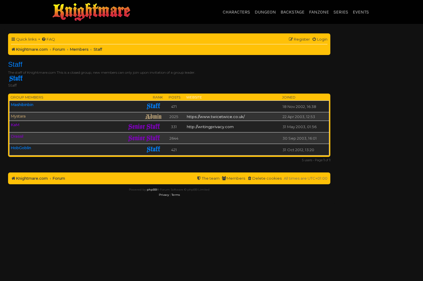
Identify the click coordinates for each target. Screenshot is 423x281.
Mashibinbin (22, 104)
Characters (236, 12)
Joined (289, 97)
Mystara (18, 116)
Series (341, 12)
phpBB (152, 189)
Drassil (17, 136)
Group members (26, 97)
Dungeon (265, 12)
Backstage (292, 12)
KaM (15, 124)
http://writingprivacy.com (210, 126)
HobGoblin (21, 147)
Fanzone (319, 12)
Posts (174, 97)
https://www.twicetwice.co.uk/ (216, 116)
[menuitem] (48, 39)
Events (361, 12)
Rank (158, 97)
